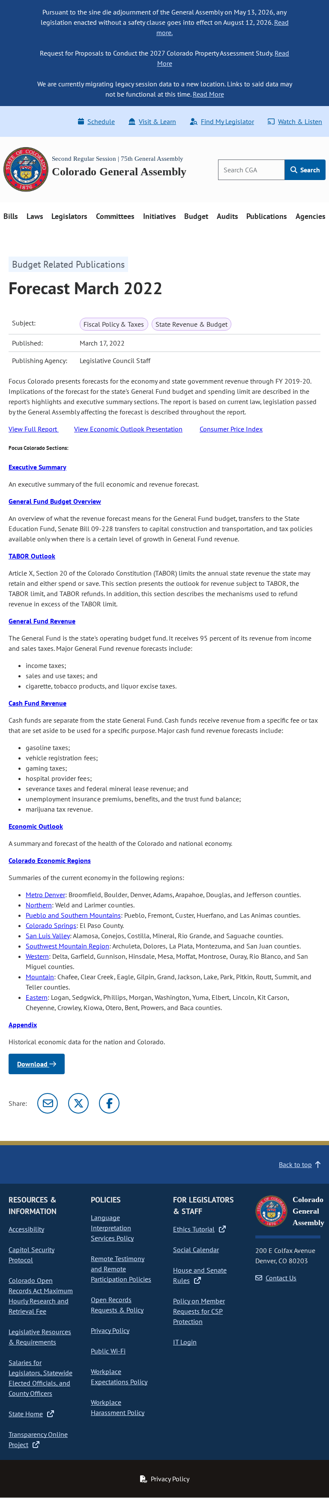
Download (33, 1064)
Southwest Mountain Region (67, 946)
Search (309, 169)
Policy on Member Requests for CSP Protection (199, 1311)
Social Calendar (196, 1249)
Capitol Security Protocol (31, 1254)
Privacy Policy (110, 1330)
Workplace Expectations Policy (119, 1376)
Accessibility (26, 1229)
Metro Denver (45, 894)
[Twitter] (78, 1103)
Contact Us (281, 1277)
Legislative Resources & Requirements (40, 1336)
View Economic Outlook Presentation (128, 429)
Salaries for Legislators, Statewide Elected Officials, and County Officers (40, 1378)
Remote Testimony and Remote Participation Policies (121, 1268)
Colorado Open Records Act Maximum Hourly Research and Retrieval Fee (41, 1295)
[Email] (47, 1103)
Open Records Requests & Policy (117, 1304)
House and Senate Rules (200, 1275)
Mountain (40, 976)
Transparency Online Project (38, 1439)
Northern (39, 905)
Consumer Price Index (231, 429)
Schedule (101, 121)
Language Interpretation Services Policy (112, 1227)
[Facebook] (109, 1103)
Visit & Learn (157, 121)
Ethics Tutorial (194, 1229)
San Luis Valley (48, 935)
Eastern (37, 997)
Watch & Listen (300, 121)
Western (37, 956)
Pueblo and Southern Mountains (73, 915)
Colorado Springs (51, 925)
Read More (208, 94)
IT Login (185, 1342)
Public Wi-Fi (108, 1351)
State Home (26, 1413)
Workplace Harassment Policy (117, 1407)
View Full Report (34, 429)
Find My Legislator (227, 121)
